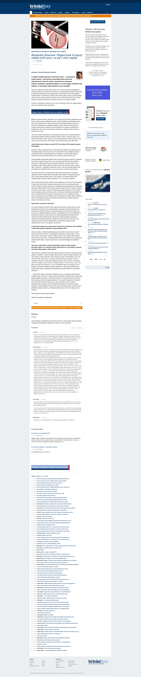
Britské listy (41, 7)
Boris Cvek (39, 518)
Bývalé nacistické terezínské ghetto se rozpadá (47, 485)
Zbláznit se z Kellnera (49, 615)
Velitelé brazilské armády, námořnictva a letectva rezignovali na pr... (60, 583)
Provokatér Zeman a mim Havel (51, 629)
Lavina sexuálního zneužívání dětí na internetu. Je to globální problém (53, 608)
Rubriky (67, 12)
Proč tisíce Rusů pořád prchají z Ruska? (98, 243)
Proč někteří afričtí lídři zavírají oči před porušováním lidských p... (52, 575)
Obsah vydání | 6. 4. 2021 (39, 476)
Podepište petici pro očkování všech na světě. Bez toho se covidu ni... (53, 602)
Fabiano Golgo (40, 583)
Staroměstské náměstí (42, 625)
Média (43, 664)
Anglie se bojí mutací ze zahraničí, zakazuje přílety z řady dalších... (51, 510)
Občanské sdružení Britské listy (45, 673)
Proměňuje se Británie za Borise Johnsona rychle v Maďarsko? (56, 621)
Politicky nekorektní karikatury (97, 171)
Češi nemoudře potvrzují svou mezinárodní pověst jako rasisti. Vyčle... (53, 579)
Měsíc (96, 259)
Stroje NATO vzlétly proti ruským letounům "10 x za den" (50, 581)
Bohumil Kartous (41, 533)
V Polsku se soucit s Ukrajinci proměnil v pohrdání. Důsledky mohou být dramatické (97, 238)
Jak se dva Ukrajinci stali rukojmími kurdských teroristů (50, 571)
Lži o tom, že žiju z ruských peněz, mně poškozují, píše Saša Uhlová (97, 214)
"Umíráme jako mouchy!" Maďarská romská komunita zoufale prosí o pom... (54, 520)
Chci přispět (101, 119)
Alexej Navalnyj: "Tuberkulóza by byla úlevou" (47, 489)
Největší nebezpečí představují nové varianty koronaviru (49, 483)
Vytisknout (35, 303)
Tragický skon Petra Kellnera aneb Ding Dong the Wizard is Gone (59, 617)
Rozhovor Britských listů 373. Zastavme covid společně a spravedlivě (53, 531)
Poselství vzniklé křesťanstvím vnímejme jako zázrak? (56, 587)
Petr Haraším (39, 508)
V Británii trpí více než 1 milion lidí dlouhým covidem (48, 543)
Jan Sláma (38, 516)
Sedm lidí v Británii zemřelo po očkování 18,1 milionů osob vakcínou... (52, 514)
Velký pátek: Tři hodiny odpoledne (51, 541)
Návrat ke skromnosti (47, 516)
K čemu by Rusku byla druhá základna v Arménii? (48, 577)
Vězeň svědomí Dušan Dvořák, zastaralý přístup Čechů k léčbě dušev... (60, 627)
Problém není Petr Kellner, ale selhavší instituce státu (55, 594)
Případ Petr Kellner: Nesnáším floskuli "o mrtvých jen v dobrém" (52, 598)
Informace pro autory (72, 664)
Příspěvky (90, 12)
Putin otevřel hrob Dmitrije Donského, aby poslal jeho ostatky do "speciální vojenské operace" (97, 231)
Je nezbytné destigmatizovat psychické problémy (55, 650)
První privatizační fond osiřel (43, 612)
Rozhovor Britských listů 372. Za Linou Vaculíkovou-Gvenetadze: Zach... (53, 537)
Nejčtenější (88, 199)
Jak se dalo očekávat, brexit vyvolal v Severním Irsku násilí (50, 493)
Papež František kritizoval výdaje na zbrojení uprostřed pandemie (51, 497)
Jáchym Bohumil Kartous (47, 72)
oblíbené (80, 328)
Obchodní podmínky (60, 667)
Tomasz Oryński (41, 623)
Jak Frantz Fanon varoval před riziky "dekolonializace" (49, 573)
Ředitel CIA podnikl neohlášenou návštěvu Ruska (97, 253)
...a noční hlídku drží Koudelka (50, 596)
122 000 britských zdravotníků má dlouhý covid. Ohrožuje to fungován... (52, 506)
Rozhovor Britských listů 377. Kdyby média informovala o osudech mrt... (53, 487)
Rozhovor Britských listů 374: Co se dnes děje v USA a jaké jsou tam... (53, 527)
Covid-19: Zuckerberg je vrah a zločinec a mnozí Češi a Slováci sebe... (52, 529)
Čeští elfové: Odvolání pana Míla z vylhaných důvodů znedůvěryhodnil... (53, 604)
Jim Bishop (39, 541)
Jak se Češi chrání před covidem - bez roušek (47, 566)
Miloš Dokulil (39, 545)
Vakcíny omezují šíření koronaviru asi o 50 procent (48, 633)
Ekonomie (32, 662)
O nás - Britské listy (60, 661)
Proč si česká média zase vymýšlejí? (52, 648)
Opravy (57, 664)
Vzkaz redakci (71, 662)
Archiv (47, 12)
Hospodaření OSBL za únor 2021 (44, 535)
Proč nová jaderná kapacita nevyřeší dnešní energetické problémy (98, 247)
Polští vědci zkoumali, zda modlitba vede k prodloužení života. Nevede (61, 623)
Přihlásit (107, 5)
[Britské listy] (50, 112)
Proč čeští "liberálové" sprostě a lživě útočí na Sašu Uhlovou (98, 219)
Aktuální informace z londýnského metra (45, 525)
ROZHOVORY (53, 12)
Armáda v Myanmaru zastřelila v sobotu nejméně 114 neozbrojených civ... (54, 642)
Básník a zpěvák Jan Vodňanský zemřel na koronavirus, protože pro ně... (54, 646)
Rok (101, 259)
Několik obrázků (40, 550)
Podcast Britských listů (95, 127)
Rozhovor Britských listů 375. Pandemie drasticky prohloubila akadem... (53, 522)
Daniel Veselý (39, 560)
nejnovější (73, 328)
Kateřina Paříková (40, 564)
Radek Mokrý (36, 417)
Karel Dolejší (39, 449)
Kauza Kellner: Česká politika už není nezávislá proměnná (57, 591)
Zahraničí (32, 661)
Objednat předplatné (97, 22)
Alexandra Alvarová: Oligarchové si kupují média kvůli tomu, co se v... (59, 556)
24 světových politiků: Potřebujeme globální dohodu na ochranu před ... (53, 606)
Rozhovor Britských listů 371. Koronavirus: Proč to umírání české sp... (53, 539)
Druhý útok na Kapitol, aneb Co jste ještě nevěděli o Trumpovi (57, 504)
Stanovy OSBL (71, 661)
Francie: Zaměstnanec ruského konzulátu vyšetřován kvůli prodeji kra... (53, 589)
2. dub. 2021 (42, 332)
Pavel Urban (36, 399)
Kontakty (58, 662)
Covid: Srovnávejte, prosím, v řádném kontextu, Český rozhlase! (51, 481)
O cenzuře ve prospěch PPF (40, 433)
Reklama (58, 665)
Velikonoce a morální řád (48, 518)
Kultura (31, 664)
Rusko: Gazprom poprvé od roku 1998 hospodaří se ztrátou (50, 585)
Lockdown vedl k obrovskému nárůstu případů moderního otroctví (51, 499)
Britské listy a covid (41, 644)
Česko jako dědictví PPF (49, 610)
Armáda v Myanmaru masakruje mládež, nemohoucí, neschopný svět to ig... (61, 631)
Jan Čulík (35, 332)
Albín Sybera (39, 61)
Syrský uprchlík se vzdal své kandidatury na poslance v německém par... (53, 554)
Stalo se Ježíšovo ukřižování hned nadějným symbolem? (57, 638)
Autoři (83, 12)
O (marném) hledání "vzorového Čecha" (44, 447)
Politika (43, 662)
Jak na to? (90, 137)
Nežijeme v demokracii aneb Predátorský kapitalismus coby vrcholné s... (60, 560)
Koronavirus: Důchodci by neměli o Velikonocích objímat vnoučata (52, 619)
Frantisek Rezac (37, 347)
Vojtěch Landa (39, 435)
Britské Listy (98, 662)
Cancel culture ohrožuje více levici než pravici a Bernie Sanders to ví (52, 562)
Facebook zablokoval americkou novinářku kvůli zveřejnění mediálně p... (62, 564)
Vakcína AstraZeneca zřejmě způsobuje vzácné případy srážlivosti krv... (53, 478)
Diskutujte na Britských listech (53, 533)
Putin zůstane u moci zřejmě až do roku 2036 (46, 491)
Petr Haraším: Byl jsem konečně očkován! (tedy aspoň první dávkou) (59, 508)
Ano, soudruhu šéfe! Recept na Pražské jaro (98, 224)
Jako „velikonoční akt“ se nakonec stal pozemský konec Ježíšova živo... (60, 545)
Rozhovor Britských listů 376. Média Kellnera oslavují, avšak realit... (52, 502)
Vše (105, 259)
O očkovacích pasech (42, 636)
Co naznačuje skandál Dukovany (51, 600)
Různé (43, 665)
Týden (91, 259)
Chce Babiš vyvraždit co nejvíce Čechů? (45, 495)
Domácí (43, 661)
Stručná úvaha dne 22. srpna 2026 (97, 209)
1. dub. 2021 (43, 399)
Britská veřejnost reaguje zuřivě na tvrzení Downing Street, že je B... (52, 569)
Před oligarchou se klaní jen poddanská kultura (56, 558)
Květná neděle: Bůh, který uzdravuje (51, 640)
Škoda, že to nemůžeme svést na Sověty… (98, 205)
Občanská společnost (34, 665)
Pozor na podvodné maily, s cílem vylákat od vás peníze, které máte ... (57, 512)
